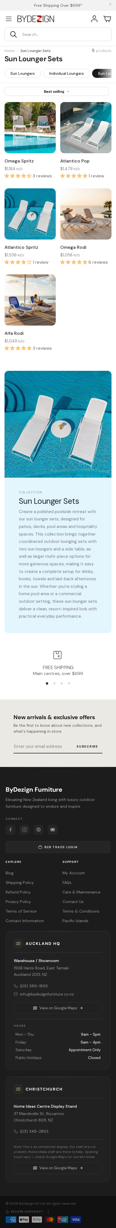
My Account (74, 872)
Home (10, 51)
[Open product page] (30, 127)
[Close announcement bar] (110, 4)
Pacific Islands (75, 920)
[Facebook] (10, 829)
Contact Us (73, 901)
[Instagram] (24, 829)
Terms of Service (21, 911)
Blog (10, 872)
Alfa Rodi (14, 333)
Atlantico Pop (75, 161)
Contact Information (25, 920)
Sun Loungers (22, 73)
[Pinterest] (38, 829)
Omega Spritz (19, 161)
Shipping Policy (20, 882)
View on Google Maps (58, 1008)
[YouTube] (52, 829)
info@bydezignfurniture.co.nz (47, 994)
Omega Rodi (73, 247)
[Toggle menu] (9, 19)
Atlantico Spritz (21, 247)
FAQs (67, 882)
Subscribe (87, 746)
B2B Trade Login (61, 847)
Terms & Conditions (81, 911)
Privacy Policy (18, 901)
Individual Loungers (66, 73)
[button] (58, 34)
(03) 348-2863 (34, 1131)
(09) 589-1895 (34, 985)
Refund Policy (18, 892)
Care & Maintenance (82, 892)
